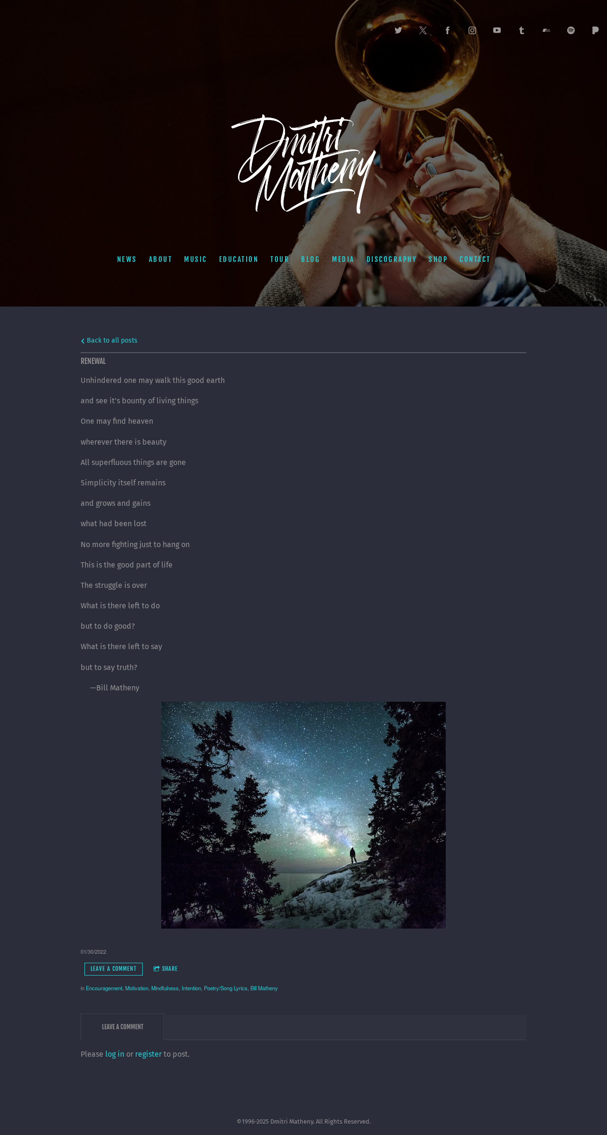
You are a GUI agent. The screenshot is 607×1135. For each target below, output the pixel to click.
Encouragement (104, 988)
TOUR (279, 259)
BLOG (310, 259)
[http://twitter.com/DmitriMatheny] (398, 30)
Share (170, 968)
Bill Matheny (264, 988)
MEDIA (343, 259)
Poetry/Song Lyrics (226, 988)
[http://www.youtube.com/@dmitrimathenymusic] (497, 30)
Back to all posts (111, 340)
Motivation (136, 988)
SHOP (438, 259)
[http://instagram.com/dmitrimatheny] (472, 30)
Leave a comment (114, 968)
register (148, 1054)
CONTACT (475, 259)
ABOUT (160, 259)
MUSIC (195, 259)
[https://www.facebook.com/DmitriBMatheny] (447, 30)
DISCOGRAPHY (391, 259)
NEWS (127, 259)
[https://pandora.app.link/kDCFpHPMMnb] (595, 30)
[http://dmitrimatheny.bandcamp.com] (546, 30)
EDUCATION (238, 259)
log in (114, 1054)
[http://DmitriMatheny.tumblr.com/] (521, 30)
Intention (191, 988)
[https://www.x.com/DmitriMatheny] (423, 30)
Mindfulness (165, 988)
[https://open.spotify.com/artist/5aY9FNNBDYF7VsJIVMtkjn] (571, 30)
